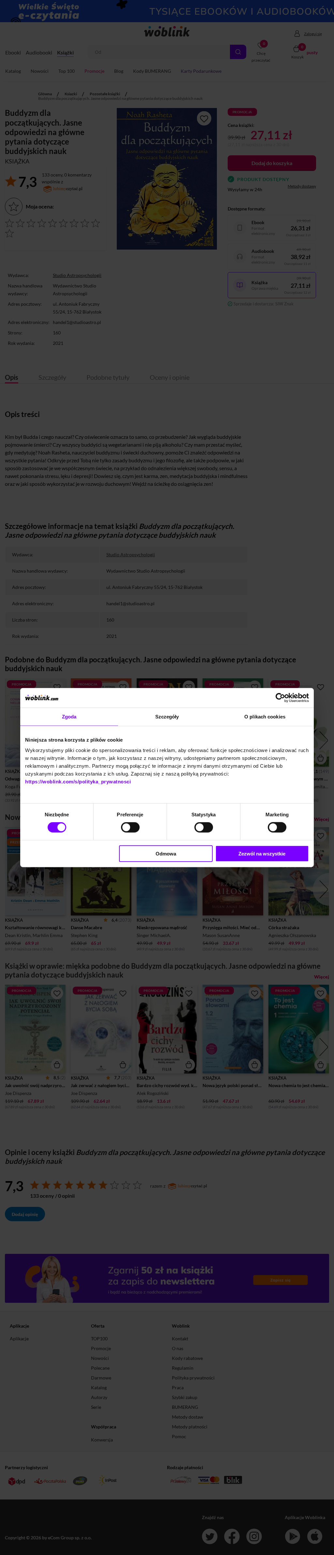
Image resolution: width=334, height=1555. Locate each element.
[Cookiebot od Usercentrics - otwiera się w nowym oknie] (280, 698)
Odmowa (166, 853)
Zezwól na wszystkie (261, 853)
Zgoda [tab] (69, 716)
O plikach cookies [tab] (264, 716)
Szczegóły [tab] (167, 716)
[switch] (130, 827)
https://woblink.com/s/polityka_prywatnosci (78, 781)
